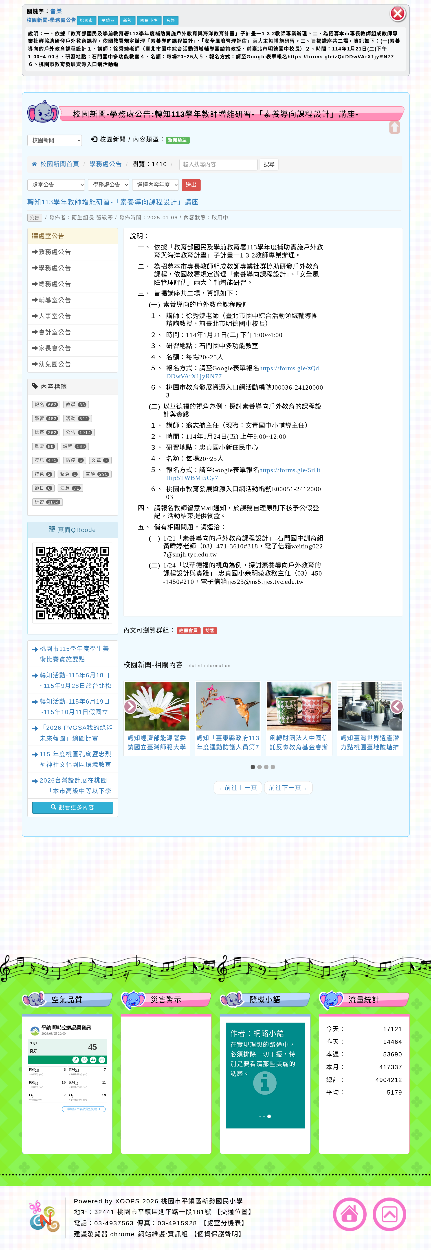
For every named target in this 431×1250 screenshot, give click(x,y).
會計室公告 (55, 332)
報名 (39, 404)
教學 (71, 404)
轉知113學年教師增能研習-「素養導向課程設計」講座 (113, 202)
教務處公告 (55, 252)
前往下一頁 (288, 787)
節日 (39, 488)
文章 (96, 460)
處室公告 (52, 236)
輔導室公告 (55, 300)
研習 (39, 502)
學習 (39, 418)
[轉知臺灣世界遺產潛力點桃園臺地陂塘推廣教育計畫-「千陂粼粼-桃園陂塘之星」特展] (299, 706)
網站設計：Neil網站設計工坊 (45, 915)
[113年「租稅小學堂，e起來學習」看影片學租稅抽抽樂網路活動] (370, 706)
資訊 (39, 460)
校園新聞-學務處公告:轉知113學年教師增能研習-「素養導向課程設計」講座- (215, 114)
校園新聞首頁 (58, 164)
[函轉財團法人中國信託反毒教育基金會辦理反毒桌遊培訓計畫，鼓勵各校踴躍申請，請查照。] (228, 706)
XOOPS (127, 1201)
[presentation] (130, 707)
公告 (35, 217)
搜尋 (269, 164)
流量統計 (364, 1000)
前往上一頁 (237, 787)
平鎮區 (108, 20)
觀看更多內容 (75, 807)
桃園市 (86, 20)
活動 (71, 418)
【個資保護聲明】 (217, 1233)
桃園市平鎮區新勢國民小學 (202, 1201)
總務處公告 (55, 284)
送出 (190, 185)
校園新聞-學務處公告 (51, 19)
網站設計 (116, 923)
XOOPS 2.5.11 (144, 913)
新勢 (127, 20)
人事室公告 (55, 316)
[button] (254, 767)
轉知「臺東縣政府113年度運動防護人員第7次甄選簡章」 (156, 747)
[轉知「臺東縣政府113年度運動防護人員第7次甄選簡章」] (157, 706)
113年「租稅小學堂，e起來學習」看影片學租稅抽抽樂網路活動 (370, 747)
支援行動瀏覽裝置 (290, 904)
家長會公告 (55, 348)
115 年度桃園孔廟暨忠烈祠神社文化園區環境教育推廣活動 (76, 765)
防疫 (71, 460)
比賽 (39, 432)
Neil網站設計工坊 (161, 923)
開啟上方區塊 (394, 127)
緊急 (65, 474)
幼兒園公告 (55, 364)
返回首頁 (350, 1214)
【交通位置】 (234, 1212)
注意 (65, 488)
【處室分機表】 (224, 1222)
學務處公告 (105, 164)
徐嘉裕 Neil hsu (164, 932)
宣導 (91, 474)
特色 (39, 474)
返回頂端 (389, 1214)
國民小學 (149, 20)
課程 (68, 446)
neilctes (128, 894)
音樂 (56, 12)
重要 (39, 446)
